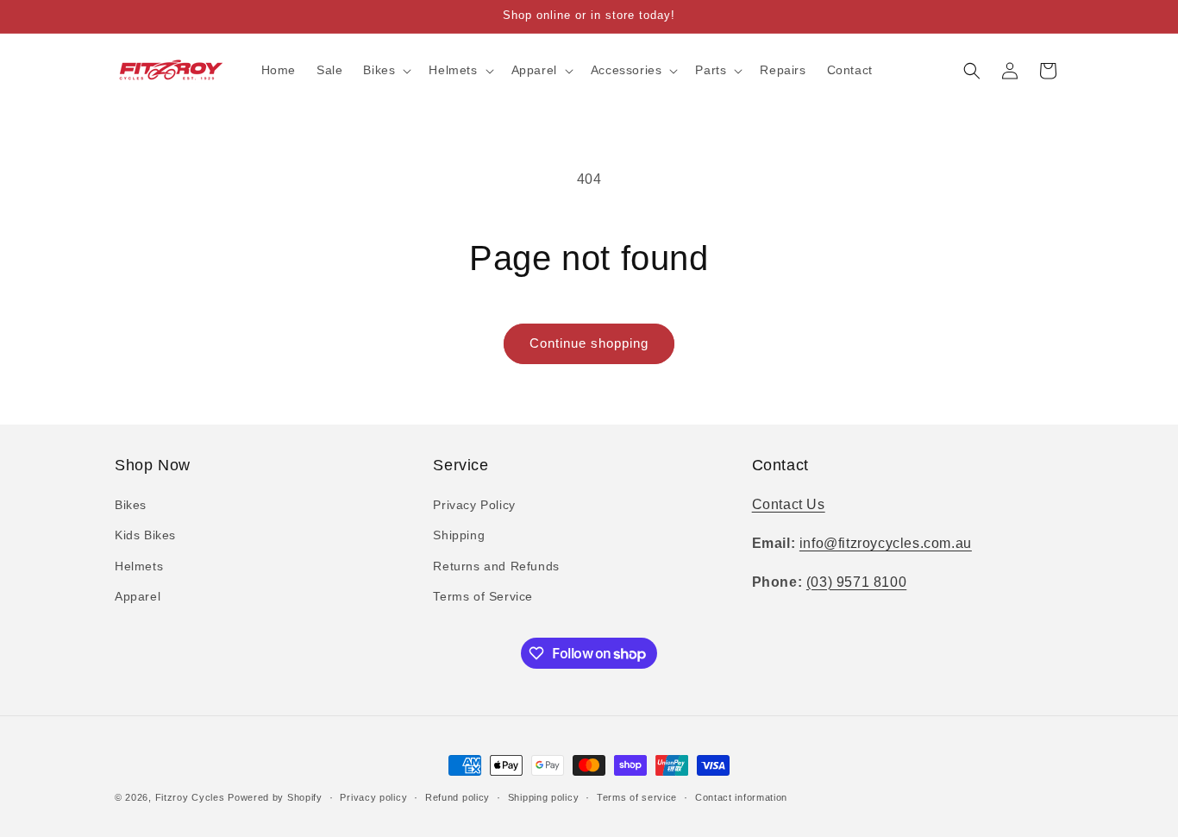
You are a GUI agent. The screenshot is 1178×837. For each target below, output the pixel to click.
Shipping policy (544, 797)
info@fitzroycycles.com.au (885, 543)
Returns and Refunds (496, 566)
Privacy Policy (474, 505)
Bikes (131, 505)
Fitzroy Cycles (190, 797)
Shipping (459, 535)
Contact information (741, 797)
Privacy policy (373, 797)
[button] (385, 70)
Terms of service (637, 797)
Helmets (139, 566)
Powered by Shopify (275, 797)
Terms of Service (483, 596)
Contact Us (788, 504)
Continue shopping (589, 343)
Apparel (137, 596)
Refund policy (457, 797)
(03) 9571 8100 (856, 582)
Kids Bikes (145, 535)
